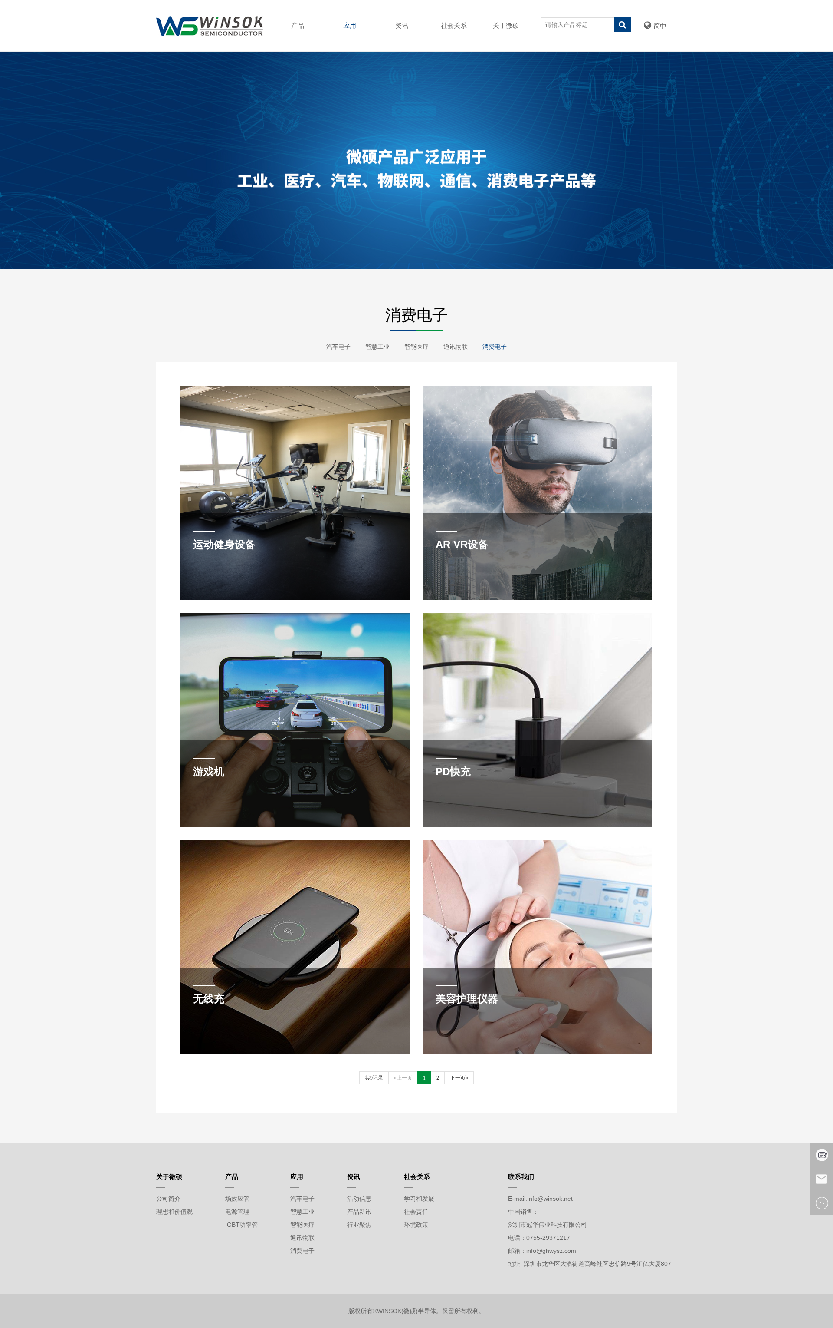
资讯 (401, 25)
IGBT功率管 (241, 1224)
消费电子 (494, 346)
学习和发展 (419, 1198)
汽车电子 (338, 346)
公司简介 (168, 1198)
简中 (659, 26)
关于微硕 (506, 25)
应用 (349, 25)
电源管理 (237, 1211)
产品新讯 (359, 1211)
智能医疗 (416, 346)
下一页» (459, 1078)
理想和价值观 (174, 1211)
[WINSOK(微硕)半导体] (209, 25)
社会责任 (416, 1211)
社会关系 (454, 25)
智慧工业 (377, 346)
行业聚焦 (359, 1224)
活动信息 (359, 1198)
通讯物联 (455, 346)
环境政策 (416, 1224)
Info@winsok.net (550, 1198)
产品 (297, 25)
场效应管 (237, 1198)
